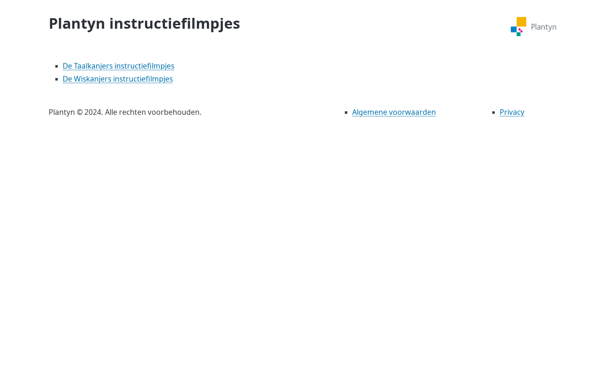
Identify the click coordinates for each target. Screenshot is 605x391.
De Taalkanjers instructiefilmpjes (118, 66)
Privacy (512, 112)
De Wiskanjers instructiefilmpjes (118, 79)
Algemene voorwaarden (394, 112)
